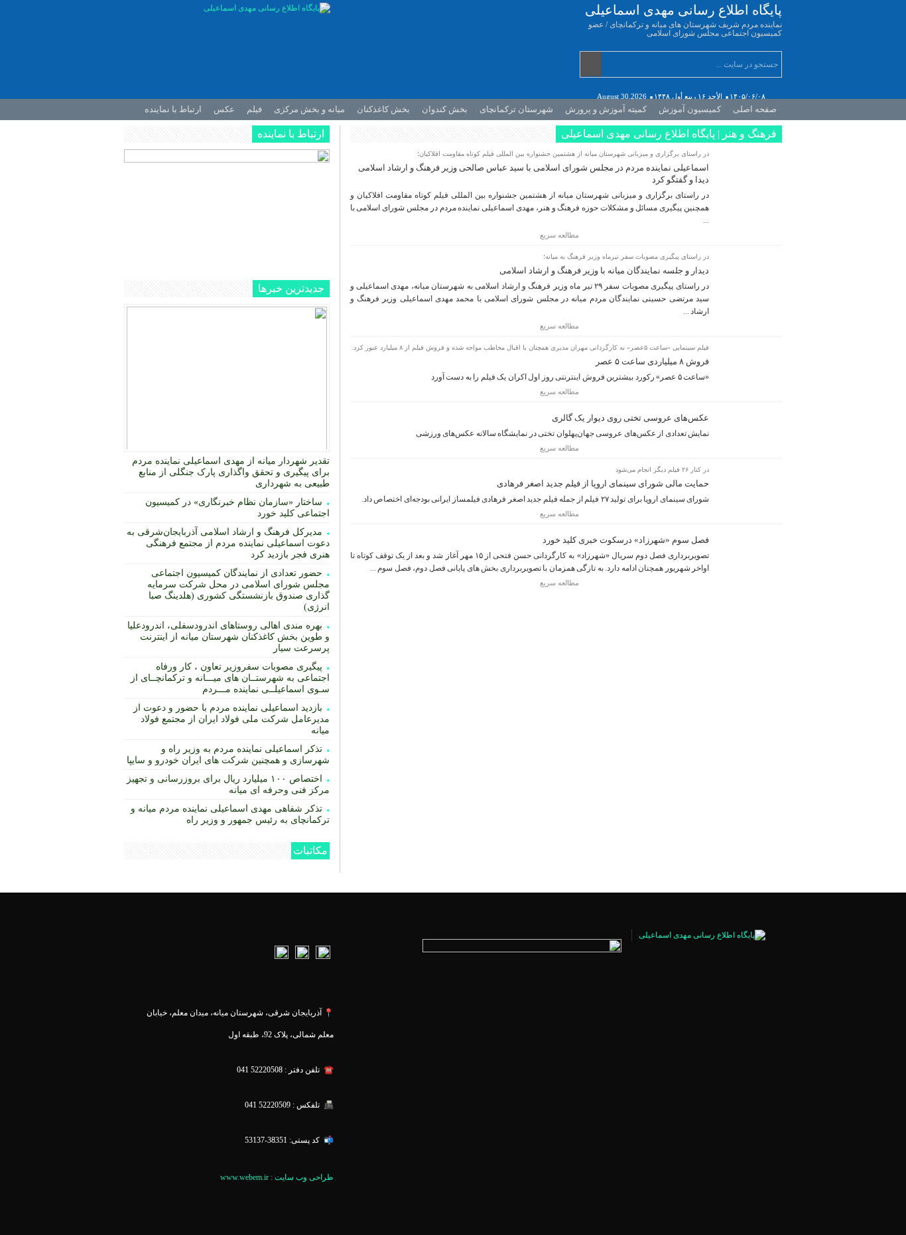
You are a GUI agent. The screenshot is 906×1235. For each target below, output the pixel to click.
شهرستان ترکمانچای (516, 109)
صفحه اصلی (755, 109)
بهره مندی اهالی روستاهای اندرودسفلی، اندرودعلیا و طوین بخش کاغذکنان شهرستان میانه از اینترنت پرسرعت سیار (228, 636)
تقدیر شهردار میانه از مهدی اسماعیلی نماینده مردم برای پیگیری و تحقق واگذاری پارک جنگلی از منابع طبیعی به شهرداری (231, 472)
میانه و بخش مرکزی (309, 109)
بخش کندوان (445, 109)
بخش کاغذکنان (383, 109)
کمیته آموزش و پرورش (606, 109)
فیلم (254, 109)
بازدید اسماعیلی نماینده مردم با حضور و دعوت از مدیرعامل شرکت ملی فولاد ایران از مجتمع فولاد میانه (231, 719)
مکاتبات (310, 850)
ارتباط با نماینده (173, 109)
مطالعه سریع (560, 235)
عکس (224, 109)
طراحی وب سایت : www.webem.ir (276, 1177)
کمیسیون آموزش (690, 109)
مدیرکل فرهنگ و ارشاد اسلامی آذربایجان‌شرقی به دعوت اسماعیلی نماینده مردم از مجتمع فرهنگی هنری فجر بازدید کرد (228, 543)
